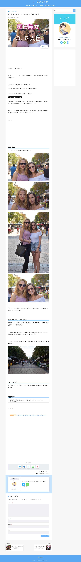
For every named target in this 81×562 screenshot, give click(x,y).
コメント (10, 502)
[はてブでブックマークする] (28, 466)
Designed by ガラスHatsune (64, 37)
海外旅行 (47, 471)
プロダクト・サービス (50, 5)
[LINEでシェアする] (33, 466)
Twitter (24, 486)
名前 (9, 519)
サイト (9, 530)
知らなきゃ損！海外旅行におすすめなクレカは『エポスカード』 (32, 415)
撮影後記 (42, 473)
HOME (41, 557)
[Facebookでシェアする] (24, 466)
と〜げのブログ (40, 2)
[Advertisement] (28, 58)
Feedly (27, 486)
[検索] (74, 10)
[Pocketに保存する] (37, 466)
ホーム (28, 5)
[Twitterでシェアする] (19, 466)
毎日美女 (47, 473)
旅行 (42, 5)
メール (10, 524)
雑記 (34, 5)
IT (37, 5)
